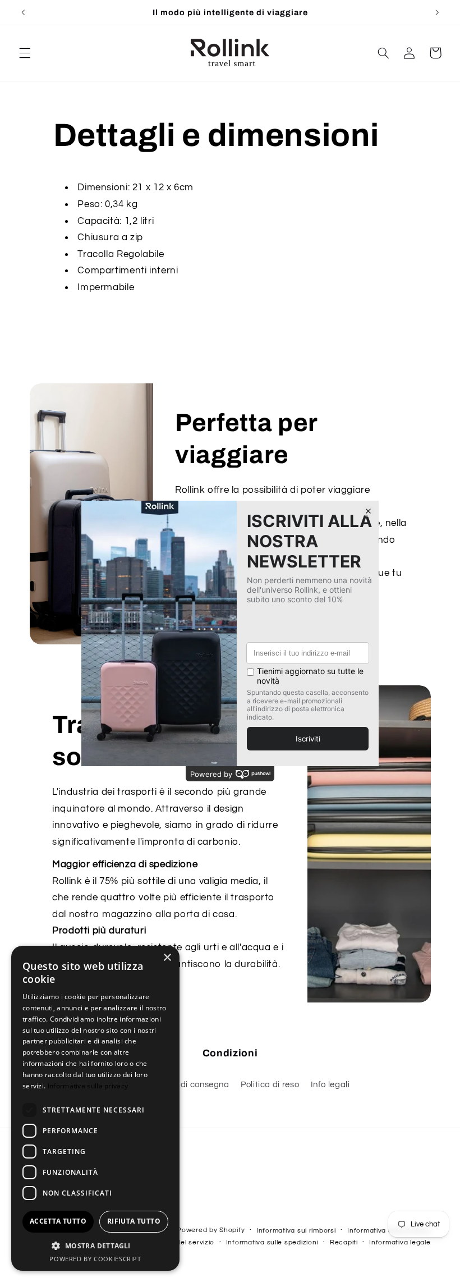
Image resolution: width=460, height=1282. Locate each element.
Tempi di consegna (191, 1084)
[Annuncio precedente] (23, 12)
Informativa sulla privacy (88, 1086)
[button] (25, 53)
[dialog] (95, 1108)
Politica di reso (270, 1084)
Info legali (330, 1084)
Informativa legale (399, 1242)
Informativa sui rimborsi (296, 1231)
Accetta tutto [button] (58, 1221)
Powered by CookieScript (95, 1258)
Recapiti (344, 1242)
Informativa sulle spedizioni (272, 1242)
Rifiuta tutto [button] (133, 1221)
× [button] (167, 958)
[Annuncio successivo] (437, 12)
